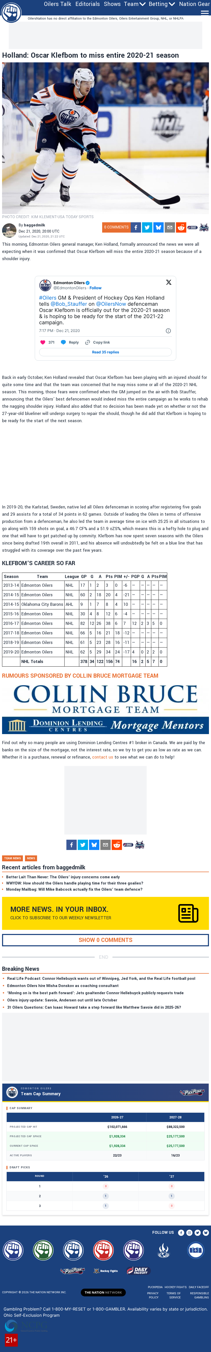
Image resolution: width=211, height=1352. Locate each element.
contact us (102, 757)
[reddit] (181, 227)
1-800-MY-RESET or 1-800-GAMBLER (88, 1309)
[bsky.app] (158, 227)
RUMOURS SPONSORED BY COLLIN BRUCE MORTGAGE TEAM (80, 676)
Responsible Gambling (199, 1295)
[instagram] (189, 1233)
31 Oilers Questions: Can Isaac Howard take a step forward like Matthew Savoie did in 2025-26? (94, 1007)
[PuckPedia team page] (204, 227)
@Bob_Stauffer (69, 304)
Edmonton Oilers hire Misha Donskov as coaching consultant (63, 986)
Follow (96, 287)
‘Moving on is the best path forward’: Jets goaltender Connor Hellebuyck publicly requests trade (95, 993)
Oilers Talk (57, 4)
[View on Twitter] (169, 285)
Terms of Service (173, 1295)
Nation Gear (194, 4)
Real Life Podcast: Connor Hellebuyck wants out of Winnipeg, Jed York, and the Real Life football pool (101, 978)
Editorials (87, 4)
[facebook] (136, 227)
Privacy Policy (153, 1295)
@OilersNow (111, 304)
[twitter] (147, 227)
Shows (112, 4)
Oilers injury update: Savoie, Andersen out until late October (62, 1000)
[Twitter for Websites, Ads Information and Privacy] (168, 330)
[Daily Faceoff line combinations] (192, 227)
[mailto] (170, 227)
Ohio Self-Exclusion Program (32, 1315)
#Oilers (47, 298)
